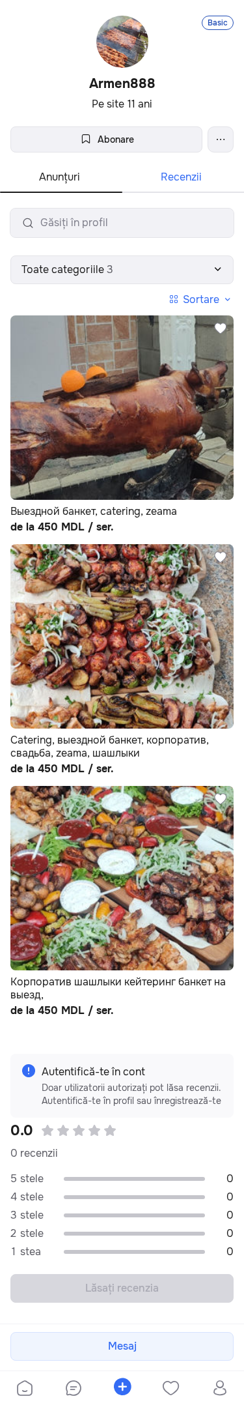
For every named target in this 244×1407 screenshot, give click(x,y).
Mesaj (122, 1346)
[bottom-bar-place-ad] (122, 1389)
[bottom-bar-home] (25, 1389)
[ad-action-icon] (220, 328)
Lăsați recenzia (122, 1288)
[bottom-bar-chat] (73, 1389)
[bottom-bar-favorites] (170, 1389)
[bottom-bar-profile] (219, 1389)
